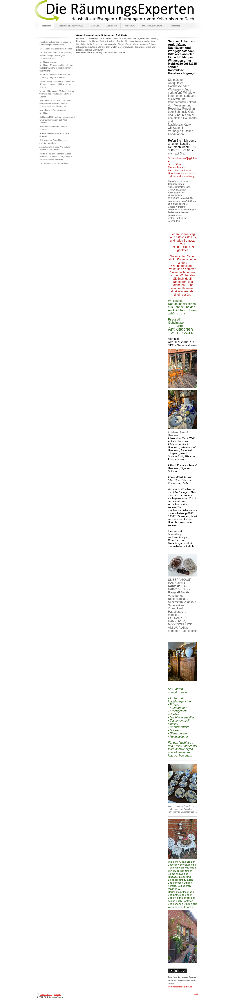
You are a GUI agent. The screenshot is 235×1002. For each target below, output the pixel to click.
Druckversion (46, 994)
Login (196, 994)
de (180, 986)
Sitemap (57, 994)
